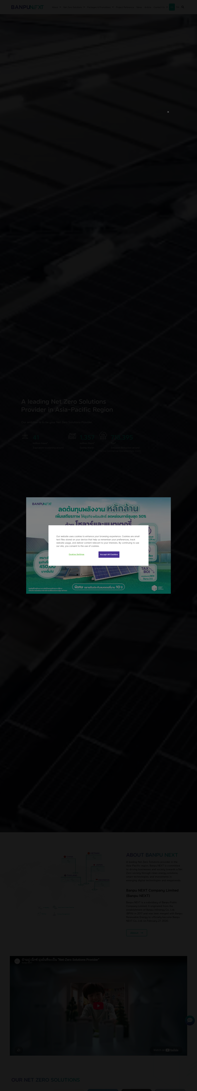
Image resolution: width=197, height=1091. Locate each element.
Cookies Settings (76, 554)
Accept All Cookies (109, 554)
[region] (98, 545)
